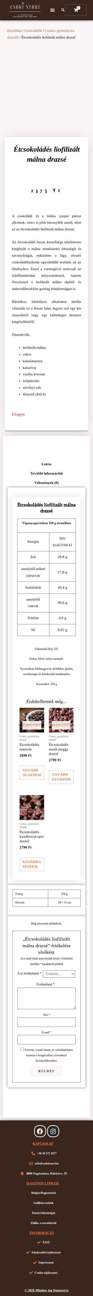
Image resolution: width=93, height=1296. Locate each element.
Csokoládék (33, 31)
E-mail (46, 1032)
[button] (52, 10)
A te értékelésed (29, 973)
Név (46, 1015)
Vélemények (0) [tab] (46, 483)
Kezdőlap (14, 31)
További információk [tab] (46, 473)
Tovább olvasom (31, 772)
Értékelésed (45, 984)
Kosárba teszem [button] (31, 864)
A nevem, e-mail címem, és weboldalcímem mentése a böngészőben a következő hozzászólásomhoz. (48, 1055)
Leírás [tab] (46, 464)
